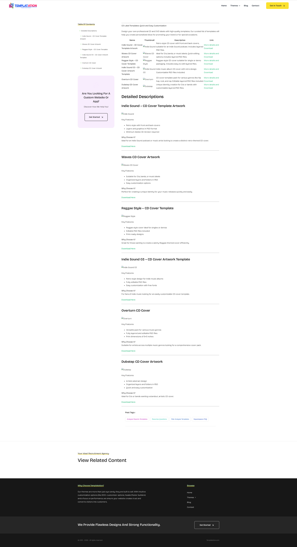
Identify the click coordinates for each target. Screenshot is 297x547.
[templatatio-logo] (22, 3)
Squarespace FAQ (200, 419)
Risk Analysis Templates (180, 419)
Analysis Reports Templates (137, 419)
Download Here (128, 146)
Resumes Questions (159, 419)
